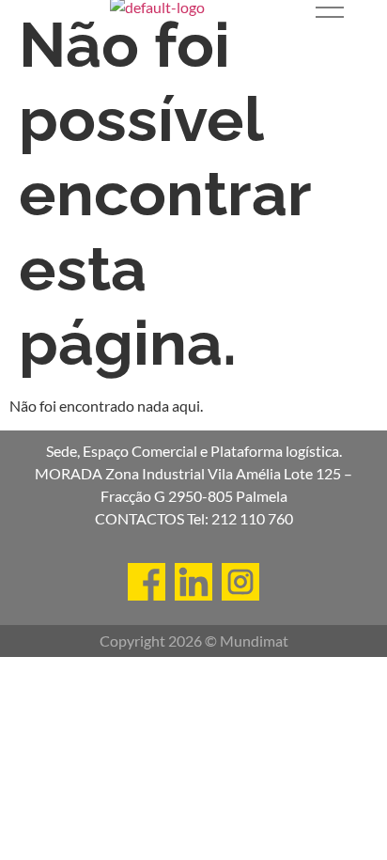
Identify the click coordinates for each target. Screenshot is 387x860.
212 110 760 (252, 518)
